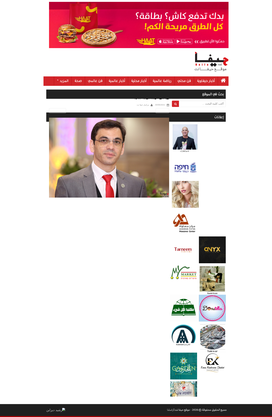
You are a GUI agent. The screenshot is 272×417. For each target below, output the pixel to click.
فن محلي (184, 81)
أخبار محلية (139, 81)
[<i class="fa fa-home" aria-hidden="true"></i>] (223, 81)
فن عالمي (95, 81)
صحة (78, 81)
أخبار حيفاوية (206, 81)
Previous (57, 111)
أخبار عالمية (116, 81)
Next (163, 111)
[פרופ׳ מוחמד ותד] (109, 158)
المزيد (63, 81)
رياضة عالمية (162, 81)
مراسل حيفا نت (143, 105)
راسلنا (170, 410)
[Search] (175, 104)
